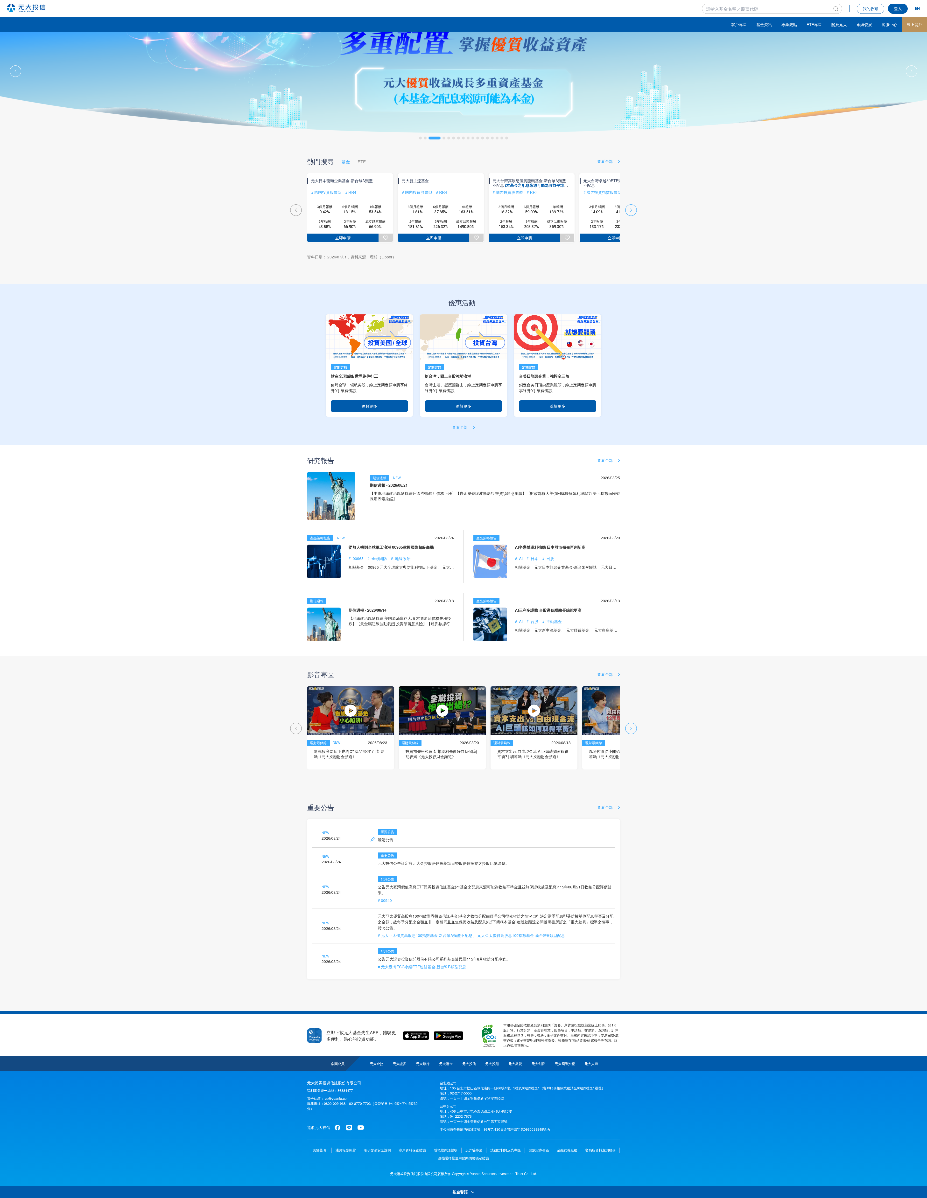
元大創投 (538, 1063)
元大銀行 (422, 1063)
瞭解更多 (369, 406)
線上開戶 (914, 24)
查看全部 (605, 161)
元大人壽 (591, 1063)
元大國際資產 (565, 1063)
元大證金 (446, 1063)
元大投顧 (492, 1063)
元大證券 (399, 1063)
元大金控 (376, 1063)
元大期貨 (515, 1063)
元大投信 (469, 1063)
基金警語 (460, 1192)
